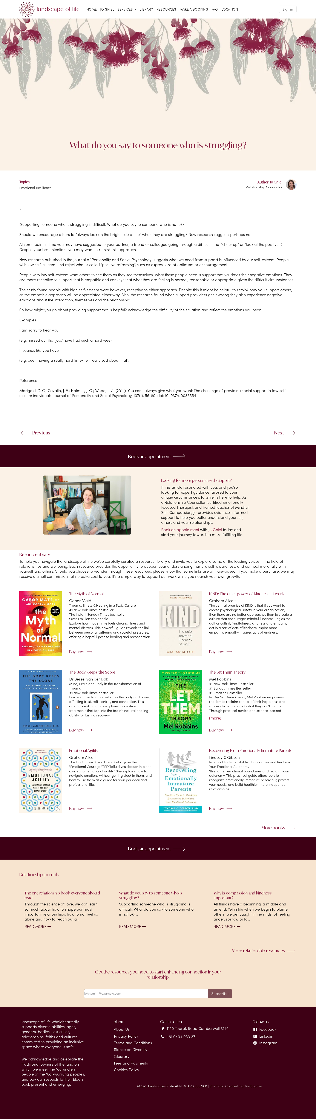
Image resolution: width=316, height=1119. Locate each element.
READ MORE (36, 926)
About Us (122, 1029)
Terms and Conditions (133, 1042)
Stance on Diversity (130, 1049)
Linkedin (266, 1036)
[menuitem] (91, 9)
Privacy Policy (126, 1036)
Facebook (267, 1029)
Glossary (121, 1056)
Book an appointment (149, 456)
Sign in (287, 9)
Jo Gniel (215, 529)
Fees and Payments (131, 1063)
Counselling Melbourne (243, 1086)
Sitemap (216, 1086)
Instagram (268, 1042)
